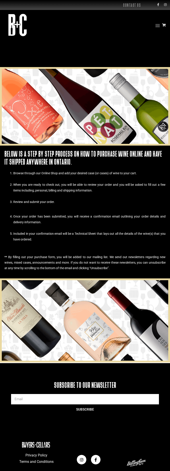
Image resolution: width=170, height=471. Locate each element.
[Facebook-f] (158, 5)
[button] (157, 25)
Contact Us (132, 5)
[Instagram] (165, 5)
